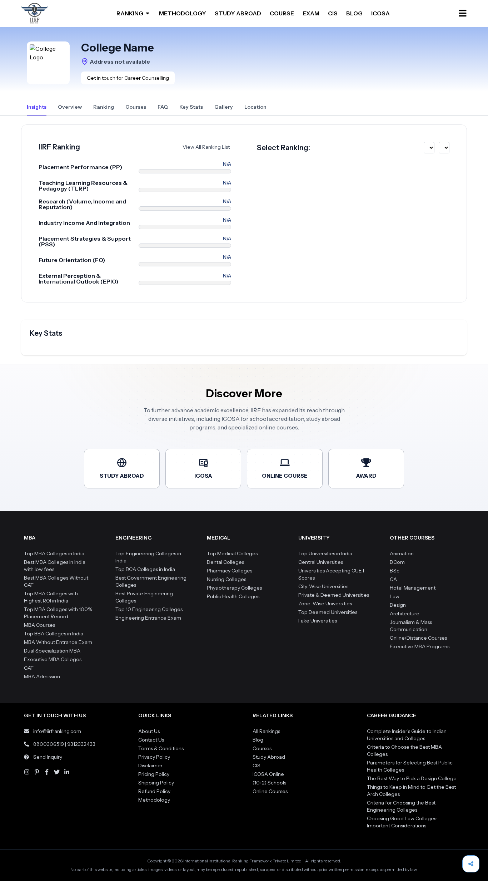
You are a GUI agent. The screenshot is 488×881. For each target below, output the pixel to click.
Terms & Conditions (161, 748)
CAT (29, 668)
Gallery (223, 107)
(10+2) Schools (269, 782)
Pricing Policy (153, 774)
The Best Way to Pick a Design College (412, 778)
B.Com (397, 562)
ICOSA (380, 13)
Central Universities (320, 562)
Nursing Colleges (226, 579)
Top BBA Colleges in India (53, 633)
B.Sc (394, 570)
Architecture (404, 613)
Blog (258, 740)
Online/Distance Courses (418, 638)
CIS (333, 13)
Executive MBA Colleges (52, 659)
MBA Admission (42, 676)
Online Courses (270, 791)
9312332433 (81, 744)
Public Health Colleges (233, 596)
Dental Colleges (225, 562)
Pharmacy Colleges (229, 570)
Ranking (103, 107)
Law (394, 596)
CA (393, 579)
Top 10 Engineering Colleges (149, 609)
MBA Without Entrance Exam (58, 642)
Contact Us (151, 740)
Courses (135, 107)
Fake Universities (317, 620)
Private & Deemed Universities (333, 595)
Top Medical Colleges (232, 553)
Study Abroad (269, 757)
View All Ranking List (206, 147)
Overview (70, 107)
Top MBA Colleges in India (54, 553)
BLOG (354, 13)
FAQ (163, 107)
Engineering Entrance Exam (148, 618)
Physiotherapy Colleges (234, 588)
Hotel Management (412, 588)
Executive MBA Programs (419, 646)
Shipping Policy (156, 782)
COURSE (282, 13)
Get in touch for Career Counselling (128, 78)
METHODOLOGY (182, 13)
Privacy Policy (154, 757)
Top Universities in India (325, 553)
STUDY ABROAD (238, 13)
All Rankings (266, 731)
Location (255, 107)
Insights (36, 107)
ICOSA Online (268, 774)
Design (398, 605)
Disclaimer (150, 765)
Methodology (154, 800)
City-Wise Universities (323, 586)
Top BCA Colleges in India (145, 569)
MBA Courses (39, 625)
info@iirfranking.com (57, 731)
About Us (149, 731)
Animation (402, 553)
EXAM (311, 13)
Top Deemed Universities (327, 612)
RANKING (129, 13)
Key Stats (191, 107)
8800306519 (48, 744)
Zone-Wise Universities (325, 603)
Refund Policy (154, 791)
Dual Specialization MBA (52, 651)
